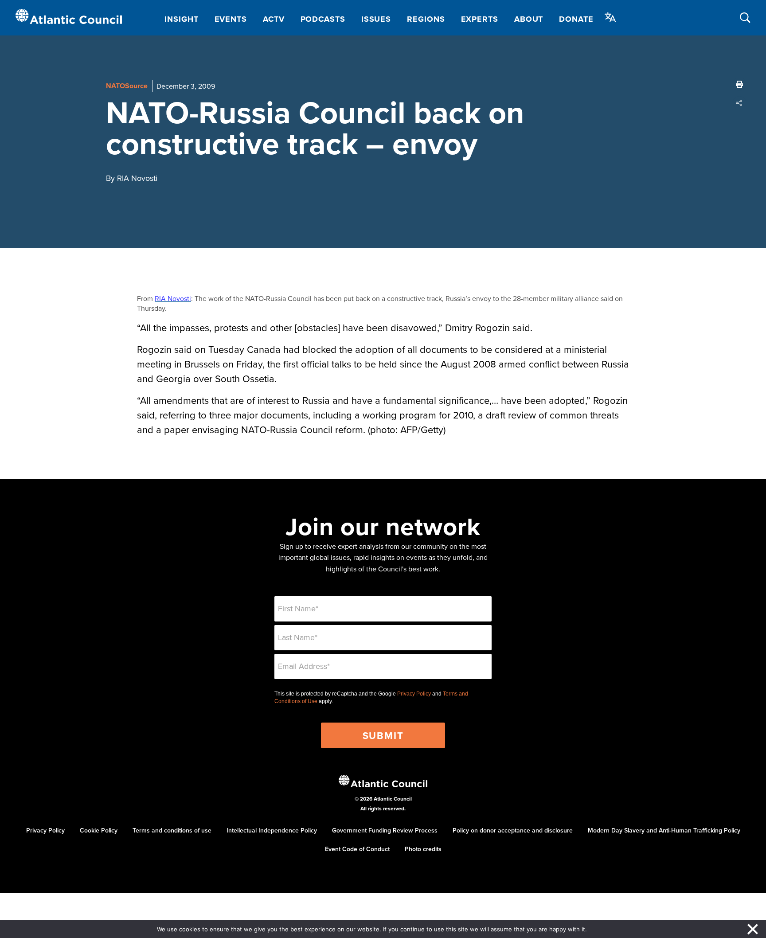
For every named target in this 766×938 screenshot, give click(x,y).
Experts (479, 19)
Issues (376, 19)
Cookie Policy (98, 830)
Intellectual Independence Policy (272, 830)
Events (231, 19)
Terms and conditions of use (172, 830)
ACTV (274, 19)
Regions (426, 19)
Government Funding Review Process (385, 830)
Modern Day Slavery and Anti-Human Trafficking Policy (664, 830)
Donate (576, 19)
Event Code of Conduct (357, 848)
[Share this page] (739, 102)
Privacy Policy (414, 694)
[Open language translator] (610, 17)
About (528, 19)
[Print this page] (739, 84)
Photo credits (423, 848)
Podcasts (323, 19)
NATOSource (127, 86)
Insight (181, 19)
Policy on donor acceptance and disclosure (513, 830)
